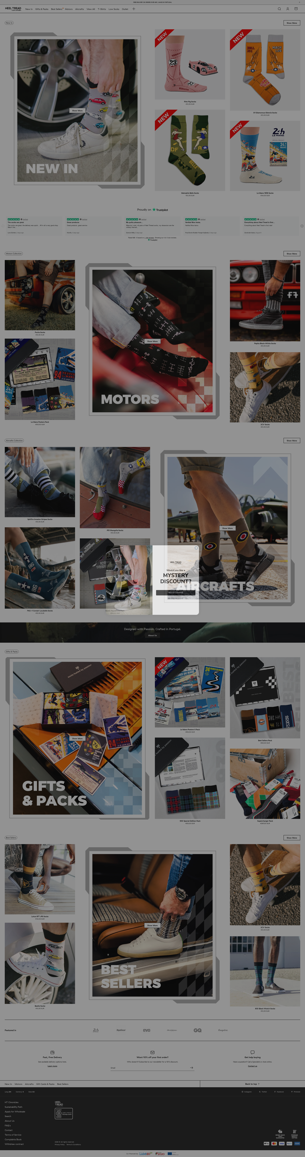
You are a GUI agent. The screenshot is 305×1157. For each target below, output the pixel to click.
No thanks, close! (175, 597)
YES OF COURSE (175, 591)
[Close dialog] (196, 546)
